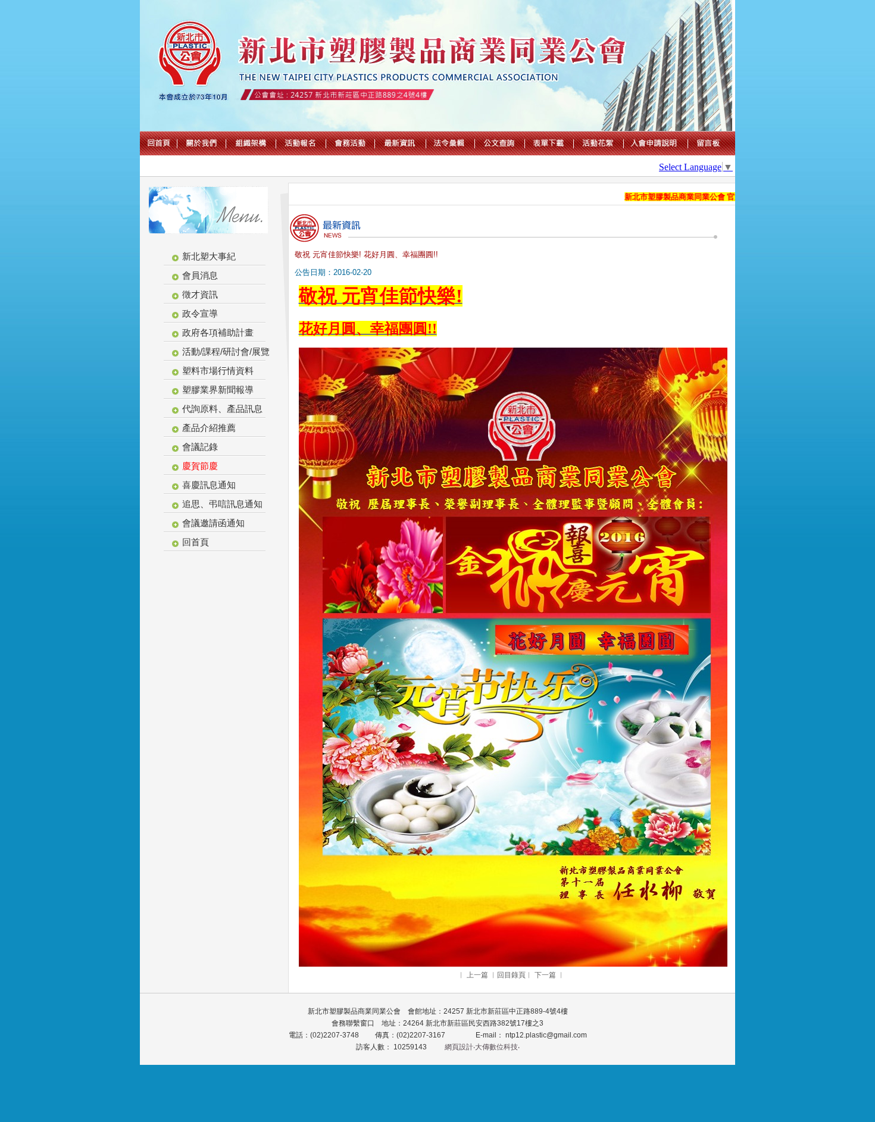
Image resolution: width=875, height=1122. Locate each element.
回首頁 (195, 542)
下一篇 (545, 975)
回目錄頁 (511, 975)
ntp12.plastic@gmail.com (545, 1035)
